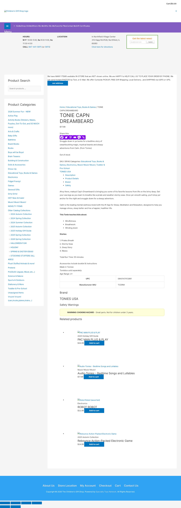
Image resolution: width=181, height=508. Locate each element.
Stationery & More (16, 284)
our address (57, 83)
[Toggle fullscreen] (16, 503)
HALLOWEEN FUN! (19, 243)
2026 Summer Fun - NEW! (19, 111)
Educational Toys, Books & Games (22, 173)
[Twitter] (66, 137)
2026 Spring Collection (21, 239)
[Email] (75, 137)
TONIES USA (65, 171)
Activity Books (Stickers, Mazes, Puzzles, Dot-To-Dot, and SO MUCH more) (23, 123)
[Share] (26, 503)
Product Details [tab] (72, 178)
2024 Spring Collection (21, 218)
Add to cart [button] (94, 343)
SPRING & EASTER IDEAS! (22, 251)
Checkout (105, 485)
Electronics (13, 177)
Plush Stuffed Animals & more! (21, 263)
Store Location (67, 485)
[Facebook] (62, 137)
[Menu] (7, 26)
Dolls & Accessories (16, 165)
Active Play (13, 116)
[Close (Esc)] (37, 503)
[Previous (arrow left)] (5, 506)
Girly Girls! (12, 194)
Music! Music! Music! (17, 202)
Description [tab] (70, 175)
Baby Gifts (12, 135)
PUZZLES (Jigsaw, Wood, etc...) (21, 272)
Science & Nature (15, 276)
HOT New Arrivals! (16, 198)
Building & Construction (18, 160)
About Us (49, 485)
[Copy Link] (83, 137)
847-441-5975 (35, 47)
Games (11, 185)
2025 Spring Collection (21, 235)
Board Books (13, 144)
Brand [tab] (67, 182)
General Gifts (14, 189)
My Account (88, 485)
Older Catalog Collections (19, 210)
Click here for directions (102, 47)
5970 (47, 47)
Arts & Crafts (13, 131)
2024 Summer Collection (21, 222)
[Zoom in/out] (5, 503)
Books (10, 148)
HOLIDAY (14, 247)
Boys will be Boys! (16, 152)
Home (62, 107)
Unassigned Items (16, 292)
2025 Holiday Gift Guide (21, 231)
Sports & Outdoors (16, 280)
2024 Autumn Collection (21, 214)
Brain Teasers (14, 156)
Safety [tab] (68, 185)
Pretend (11, 267)
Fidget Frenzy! (14, 181)
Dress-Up (12, 169)
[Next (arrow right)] (16, 506)
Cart (118, 485)
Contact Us (131, 485)
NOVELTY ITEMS (15, 206)
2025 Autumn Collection (21, 226)
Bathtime (12, 140)
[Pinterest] (70, 137)
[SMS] (79, 137)
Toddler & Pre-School (17, 288)
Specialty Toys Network (106, 492)
